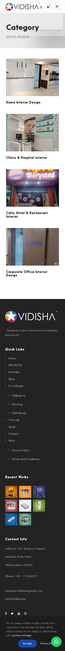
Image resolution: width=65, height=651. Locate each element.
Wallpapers (18, 395)
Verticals (13, 420)
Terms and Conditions (26, 459)
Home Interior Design (23, 102)
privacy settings (22, 635)
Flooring (17, 404)
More (11, 440)
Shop (11, 379)
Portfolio (14, 372)
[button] (56, 642)
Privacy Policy (20, 450)
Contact (13, 433)
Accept (27, 643)
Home (12, 358)
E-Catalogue (16, 386)
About (12, 426)
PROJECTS (15, 365)
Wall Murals (19, 413)
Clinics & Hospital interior (26, 157)
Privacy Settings (49, 643)
